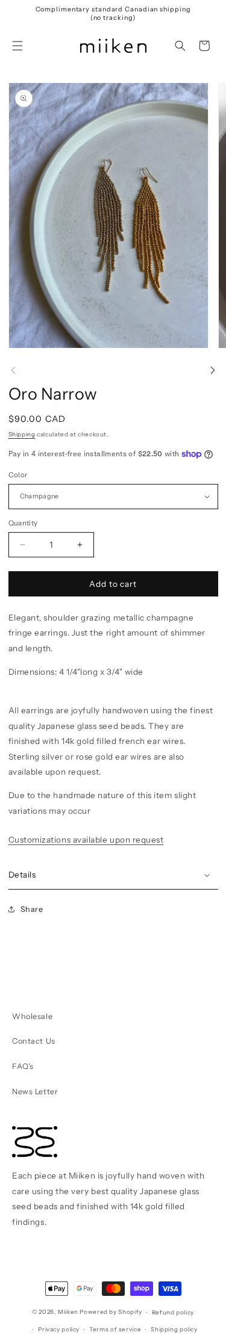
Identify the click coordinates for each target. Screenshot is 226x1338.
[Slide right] (212, 370)
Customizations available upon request (86, 839)
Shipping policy (174, 1329)
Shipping (22, 434)
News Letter (35, 1091)
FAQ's (23, 1066)
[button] (17, 46)
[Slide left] (13, 370)
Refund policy (173, 1312)
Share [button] (31, 909)
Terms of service (115, 1329)
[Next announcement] (205, 14)
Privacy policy (59, 1329)
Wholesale (32, 1016)
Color (18, 475)
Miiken (68, 1312)
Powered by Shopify (111, 1312)
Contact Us (33, 1040)
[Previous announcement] (21, 14)
